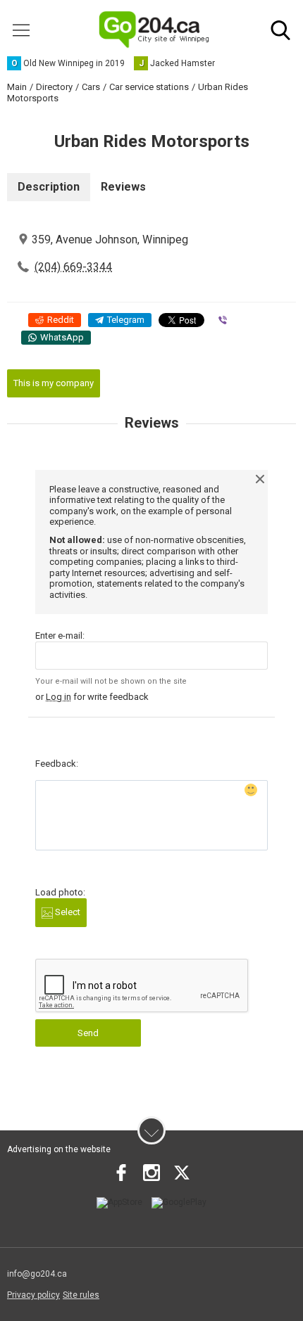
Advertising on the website (59, 1149)
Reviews (123, 186)
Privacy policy (33, 1295)
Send (88, 1033)
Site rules (81, 1295)
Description (49, 186)
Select (66, 912)
